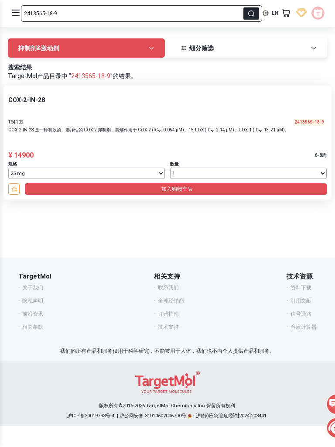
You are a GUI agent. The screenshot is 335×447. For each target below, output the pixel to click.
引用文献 (301, 301)
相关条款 (32, 327)
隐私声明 (32, 301)
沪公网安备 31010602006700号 (153, 416)
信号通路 (301, 314)
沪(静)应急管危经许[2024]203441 (231, 416)
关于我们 (32, 288)
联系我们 (168, 288)
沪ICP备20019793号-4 (90, 416)
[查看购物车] (286, 13)
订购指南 (168, 314)
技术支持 (168, 327)
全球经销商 (171, 301)
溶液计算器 (304, 327)
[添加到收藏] (14, 189)
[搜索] (251, 13)
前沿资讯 (32, 314)
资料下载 (301, 288)
